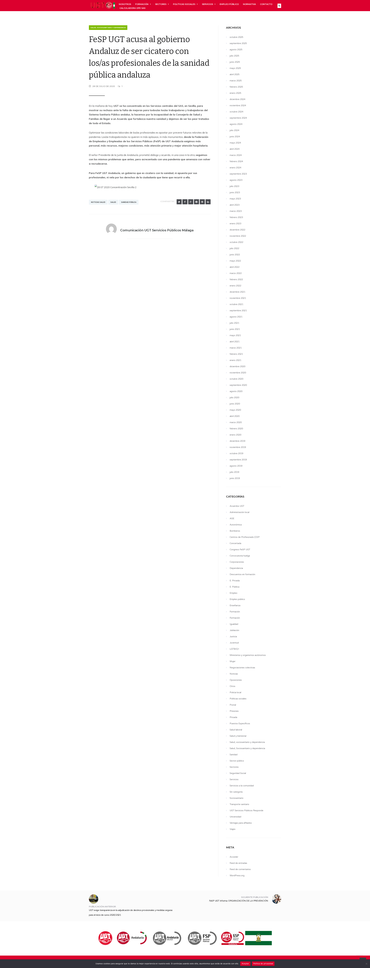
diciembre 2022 (237, 229)
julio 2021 (234, 323)
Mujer (232, 661)
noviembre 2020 (238, 372)
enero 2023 (235, 223)
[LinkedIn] (208, 201)
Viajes (232, 829)
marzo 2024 (236, 155)
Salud (113, 202)
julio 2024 (234, 130)
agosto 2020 (236, 391)
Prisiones (234, 711)
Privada (233, 717)
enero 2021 (235, 360)
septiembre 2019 (238, 459)
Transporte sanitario (239, 804)
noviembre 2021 (238, 298)
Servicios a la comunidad (242, 785)
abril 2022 (234, 267)
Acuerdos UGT (237, 506)
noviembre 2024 (238, 105)
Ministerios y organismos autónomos (248, 655)
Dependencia (236, 568)
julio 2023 (234, 186)
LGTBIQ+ (234, 649)
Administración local (239, 512)
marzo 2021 (236, 348)
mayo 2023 (235, 198)
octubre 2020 (236, 379)
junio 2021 (235, 329)
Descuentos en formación (242, 574)
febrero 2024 (236, 161)
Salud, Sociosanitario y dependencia (247, 748)
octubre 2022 (236, 242)
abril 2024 (234, 149)
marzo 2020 (236, 422)
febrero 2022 (236, 279)
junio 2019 (235, 478)
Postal (233, 705)
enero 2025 (235, 93)
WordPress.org (237, 875)
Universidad (235, 816)
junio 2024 (235, 136)
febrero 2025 (236, 87)
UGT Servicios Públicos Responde (246, 810)
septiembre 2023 (238, 174)
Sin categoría (236, 792)
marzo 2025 (236, 80)
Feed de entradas (238, 863)
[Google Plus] (190, 201)
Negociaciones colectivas (242, 667)
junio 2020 (235, 403)
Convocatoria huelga (240, 555)
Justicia (233, 636)
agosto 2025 (236, 49)
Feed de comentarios (240, 869)
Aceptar (245, 963)
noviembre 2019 (238, 447)
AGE (232, 518)
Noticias (234, 673)
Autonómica (236, 524)
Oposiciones (236, 680)
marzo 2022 (236, 273)
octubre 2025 (236, 37)
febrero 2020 (236, 428)
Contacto (266, 4)
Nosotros (125, 4)
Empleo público (229, 4)
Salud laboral (236, 729)
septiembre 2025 (238, 43)
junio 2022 (235, 254)
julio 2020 (234, 397)
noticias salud (98, 202)
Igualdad (234, 624)
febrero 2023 (236, 217)
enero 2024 (235, 167)
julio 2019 (234, 472)
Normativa (249, 4)
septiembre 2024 (238, 118)
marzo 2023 (236, 211)
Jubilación (234, 630)
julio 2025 (234, 55)
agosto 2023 (236, 180)
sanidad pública (128, 202)
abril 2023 (234, 205)
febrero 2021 (236, 354)
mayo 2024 (235, 142)
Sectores (160, 4)
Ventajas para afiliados (241, 823)
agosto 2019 (236, 466)
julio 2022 (234, 248)
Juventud (234, 642)
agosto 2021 (236, 316)
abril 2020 (234, 416)
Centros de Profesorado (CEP (245, 537)
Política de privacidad (263, 963)
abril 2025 (234, 74)
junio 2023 (235, 192)
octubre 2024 (236, 111)
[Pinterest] (202, 201)
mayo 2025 (235, 68)
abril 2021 (234, 341)
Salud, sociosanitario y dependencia (108, 28)
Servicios (207, 4)
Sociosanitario (236, 798)
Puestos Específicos (240, 723)
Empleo (233, 593)
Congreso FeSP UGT (240, 549)
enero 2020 (235, 434)
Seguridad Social (238, 773)
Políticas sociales (184, 4)
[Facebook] (184, 201)
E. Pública (234, 587)
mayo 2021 (235, 335)
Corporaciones (237, 562)
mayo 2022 (235, 261)
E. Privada (235, 580)
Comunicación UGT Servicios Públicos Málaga (156, 230)
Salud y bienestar (238, 736)
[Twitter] (179, 201)
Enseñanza (235, 605)
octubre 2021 (236, 304)
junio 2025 (235, 62)
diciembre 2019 (237, 441)
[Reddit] (196, 201)
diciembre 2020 (237, 366)
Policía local (235, 692)
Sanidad (233, 754)
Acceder (234, 857)
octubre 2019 (236, 453)
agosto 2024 (236, 124)
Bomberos (235, 531)
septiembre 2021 (238, 310)
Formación (141, 4)
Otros (232, 686)
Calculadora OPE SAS (132, 8)
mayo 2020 (235, 410)
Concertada (235, 543)
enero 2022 (235, 285)
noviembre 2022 (238, 236)
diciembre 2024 (237, 99)
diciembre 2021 (237, 292)
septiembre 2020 (238, 385)
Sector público (237, 760)
